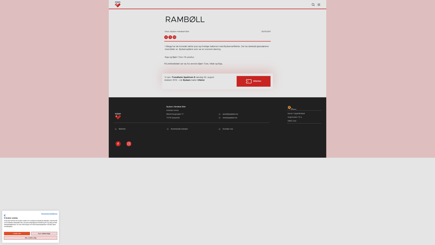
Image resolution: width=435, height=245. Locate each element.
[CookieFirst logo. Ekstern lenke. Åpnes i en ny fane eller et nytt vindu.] (5, 215)
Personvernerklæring (49, 214)
